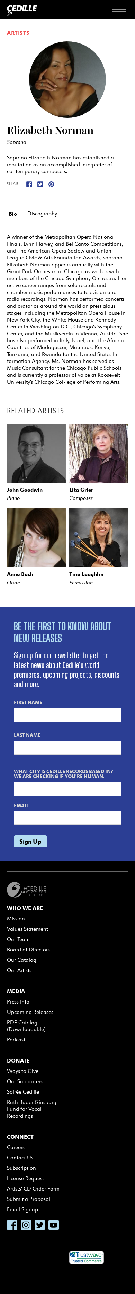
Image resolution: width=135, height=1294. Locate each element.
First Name (28, 702)
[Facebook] (29, 183)
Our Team (18, 939)
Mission (16, 918)
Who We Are (25, 908)
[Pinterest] (51, 183)
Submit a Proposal (28, 1199)
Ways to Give (22, 1071)
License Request (25, 1178)
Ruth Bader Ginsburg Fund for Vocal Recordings (31, 1109)
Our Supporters (25, 1081)
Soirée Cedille (23, 1091)
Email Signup (22, 1209)
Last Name (27, 734)
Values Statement (27, 929)
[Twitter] (40, 183)
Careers (16, 1147)
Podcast (16, 1039)
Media (16, 991)
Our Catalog (21, 960)
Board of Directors (28, 949)
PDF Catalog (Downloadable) (26, 1026)
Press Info (18, 1001)
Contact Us (20, 1157)
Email (21, 805)
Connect (20, 1136)
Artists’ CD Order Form (33, 1188)
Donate (18, 1060)
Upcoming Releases (30, 1012)
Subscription (21, 1168)
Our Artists (19, 970)
